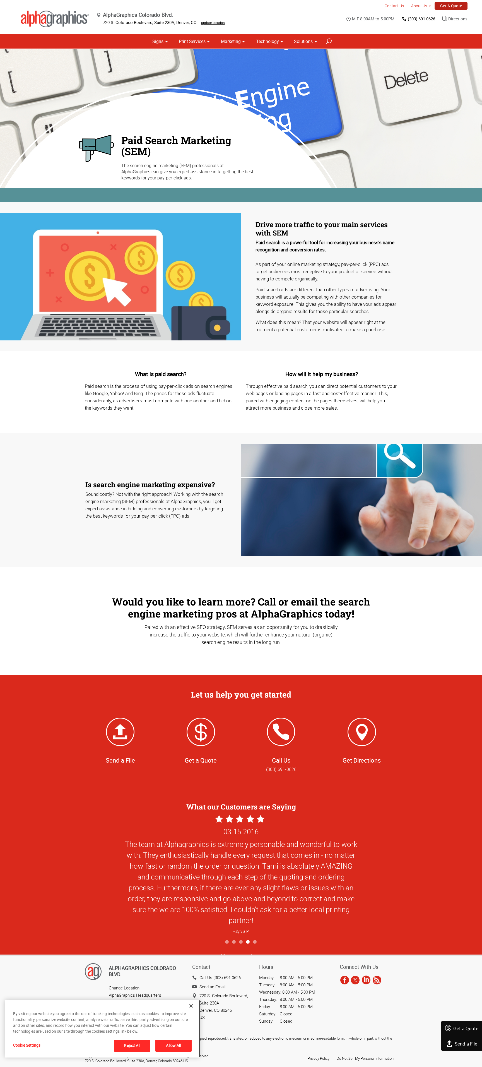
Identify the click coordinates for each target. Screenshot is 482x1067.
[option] (241, 875)
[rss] (377, 980)
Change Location (124, 988)
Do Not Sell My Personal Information (365, 1058)
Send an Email (212, 986)
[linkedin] (366, 980)
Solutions (303, 41)
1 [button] (227, 942)
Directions (457, 18)
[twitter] (355, 980)
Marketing (231, 41)
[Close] (191, 1006)
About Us (419, 5)
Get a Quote (465, 1028)
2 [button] (234, 942)
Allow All (173, 1045)
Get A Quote (451, 5)
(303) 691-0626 (421, 18)
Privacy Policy (318, 1058)
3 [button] (241, 942)
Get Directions (362, 760)
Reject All (132, 1045)
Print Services (192, 41)
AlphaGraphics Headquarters (135, 995)
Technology (267, 41)
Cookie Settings (26, 1045)
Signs (157, 41)
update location (213, 22)
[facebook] (345, 980)
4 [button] (248, 942)
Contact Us (394, 5)
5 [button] (255, 942)
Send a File (466, 1043)
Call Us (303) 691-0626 (220, 977)
